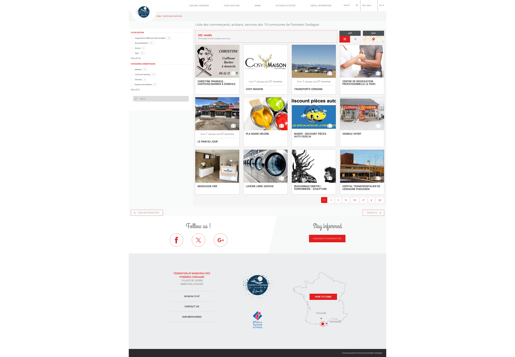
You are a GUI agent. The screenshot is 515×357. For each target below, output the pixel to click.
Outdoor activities (286, 5)
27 (363, 200)
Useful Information (320, 5)
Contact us (192, 306)
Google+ (220, 240)
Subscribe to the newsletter (327, 238)
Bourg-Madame (143, 43)
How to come (323, 296)
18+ (354, 200)
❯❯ (379, 200)
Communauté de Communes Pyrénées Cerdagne (362, 353)
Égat (139, 53)
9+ (346, 200)
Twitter (198, 240)
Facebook (176, 240)
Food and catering (144, 74)
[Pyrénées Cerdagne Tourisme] (143, 11)
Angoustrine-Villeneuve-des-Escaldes (152, 38)
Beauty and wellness (145, 84)
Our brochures (192, 316)
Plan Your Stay (232, 5)
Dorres (139, 48)
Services (140, 79)
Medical (140, 69)
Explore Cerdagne (199, 5)
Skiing (258, 5)
